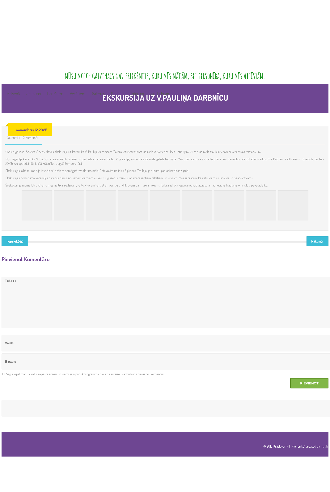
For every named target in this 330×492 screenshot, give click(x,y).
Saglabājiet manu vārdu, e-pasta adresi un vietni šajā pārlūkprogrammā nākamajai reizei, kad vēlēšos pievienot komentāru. (86, 374)
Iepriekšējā (15, 241)
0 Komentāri (31, 137)
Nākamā (317, 241)
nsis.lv (324, 446)
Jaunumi (12, 137)
